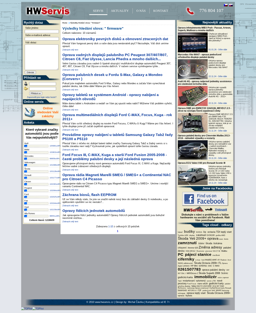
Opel (26, 207)
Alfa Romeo (29, 213)
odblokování (188, 263)
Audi (26, 143)
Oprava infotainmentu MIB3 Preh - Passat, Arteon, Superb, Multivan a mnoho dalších (204, 29)
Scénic (224, 273)
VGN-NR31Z (190, 251)
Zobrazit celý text (70, 50)
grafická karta (185, 277)
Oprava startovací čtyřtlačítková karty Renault (213, 288)
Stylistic (188, 295)
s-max (197, 260)
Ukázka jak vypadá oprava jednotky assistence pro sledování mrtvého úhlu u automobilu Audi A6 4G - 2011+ (220, 92)
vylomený (200, 280)
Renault (27, 175)
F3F (199, 290)
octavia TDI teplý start (219, 231)
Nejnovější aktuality (217, 22)
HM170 (199, 286)
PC (180, 254)
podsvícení (206, 290)
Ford (26, 194)
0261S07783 (189, 269)
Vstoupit (221, 209)
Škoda (27, 169)
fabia (193, 286)
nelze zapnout (223, 277)
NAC (214, 290)
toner (221, 239)
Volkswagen (29, 162)
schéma (202, 265)
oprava (181, 295)
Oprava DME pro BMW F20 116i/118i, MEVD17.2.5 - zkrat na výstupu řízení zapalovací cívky (204, 109)
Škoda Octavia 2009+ (218, 293)
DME (209, 266)
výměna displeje (184, 286)
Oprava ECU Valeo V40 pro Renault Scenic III (201, 163)
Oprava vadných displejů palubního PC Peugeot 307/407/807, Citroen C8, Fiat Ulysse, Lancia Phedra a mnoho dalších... (115, 57)
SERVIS (98, 10)
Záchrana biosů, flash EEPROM (89, 195)
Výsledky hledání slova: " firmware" (85, 23)
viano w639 (202, 283)
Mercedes (29, 156)
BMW (26, 150)
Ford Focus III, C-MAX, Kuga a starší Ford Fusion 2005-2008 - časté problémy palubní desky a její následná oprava (114, 157)
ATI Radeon (222, 260)
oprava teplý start (196, 293)
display (192, 235)
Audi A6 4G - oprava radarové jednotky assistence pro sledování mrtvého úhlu (205, 82)
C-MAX (215, 266)
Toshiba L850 (183, 235)
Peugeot (28, 188)
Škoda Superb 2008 (209, 273)
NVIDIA (198, 232)
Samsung (225, 290)
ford (202, 260)
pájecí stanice (197, 254)
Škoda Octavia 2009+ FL (207, 263)
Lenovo (186, 266)
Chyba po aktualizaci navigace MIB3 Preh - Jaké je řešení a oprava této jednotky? (219, 37)
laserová (182, 290)
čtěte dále (222, 49)
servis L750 (211, 281)
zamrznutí (188, 243)
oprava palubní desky (213, 269)
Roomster (200, 251)
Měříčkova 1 (192, 273)
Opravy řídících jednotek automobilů (93, 211)
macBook (216, 255)
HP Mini (194, 266)
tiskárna (217, 243)
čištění (201, 243)
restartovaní (188, 280)
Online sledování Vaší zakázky (47, 112)
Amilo (226, 239)
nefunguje (181, 293)
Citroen (27, 181)
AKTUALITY (120, 10)
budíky (189, 231)
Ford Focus (191, 284)
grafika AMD (220, 235)
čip (204, 232)
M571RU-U (192, 290)
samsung (190, 288)
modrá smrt (210, 259)
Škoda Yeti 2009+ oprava (198, 238)
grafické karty (216, 283)
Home (64, 23)
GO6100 (211, 235)
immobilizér (205, 277)
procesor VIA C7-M (212, 251)
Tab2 (180, 281)
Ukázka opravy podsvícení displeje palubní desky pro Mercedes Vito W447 (218, 63)
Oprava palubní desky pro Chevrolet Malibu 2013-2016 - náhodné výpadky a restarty (204, 137)
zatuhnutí (200, 235)
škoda (208, 243)
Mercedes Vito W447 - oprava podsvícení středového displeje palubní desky (199, 56)
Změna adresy (210, 247)
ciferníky (186, 259)
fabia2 (180, 232)
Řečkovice (182, 288)
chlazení (182, 247)
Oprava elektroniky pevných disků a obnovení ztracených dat (115, 39)
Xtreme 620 (192, 248)
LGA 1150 (207, 286)
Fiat (26, 201)
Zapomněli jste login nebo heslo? (41, 97)
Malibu (224, 251)
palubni (227, 284)
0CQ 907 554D (218, 286)
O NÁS (141, 10)
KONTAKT (160, 10)
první (218, 290)
